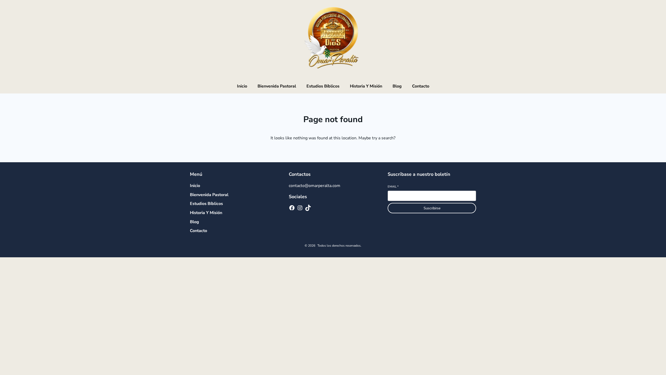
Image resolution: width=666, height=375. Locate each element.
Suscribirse (432, 208)
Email (393, 187)
